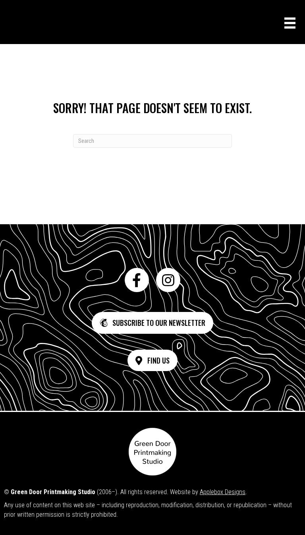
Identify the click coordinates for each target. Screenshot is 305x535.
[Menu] (290, 23)
